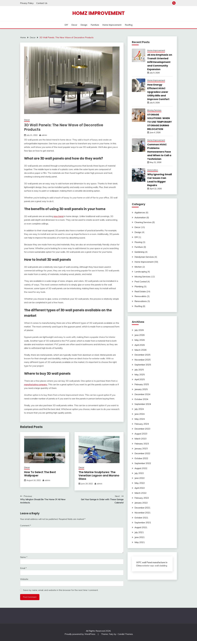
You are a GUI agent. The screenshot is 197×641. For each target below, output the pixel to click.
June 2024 (140, 414)
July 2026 (139, 330)
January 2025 (141, 389)
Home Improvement (111, 24)
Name (23, 557)
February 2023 (142, 443)
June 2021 (140, 537)
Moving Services (154, 110)
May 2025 (140, 374)
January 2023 (141, 448)
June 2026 (140, 335)
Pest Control (141, 281)
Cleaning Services (143, 222)
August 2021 (141, 527)
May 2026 (140, 340)
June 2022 (140, 478)
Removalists (140, 296)
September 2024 (143, 404)
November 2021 (142, 512)
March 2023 (140, 438)
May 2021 (140, 542)
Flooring (138, 242)
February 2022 (142, 498)
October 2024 (141, 399)
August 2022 (141, 468)
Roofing (128, 24)
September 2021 (143, 522)
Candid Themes (125, 634)
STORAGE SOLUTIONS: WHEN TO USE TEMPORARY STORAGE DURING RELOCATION (159, 122)
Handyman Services (144, 256)
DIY (66, 24)
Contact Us (41, 3)
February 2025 (142, 384)
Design (84, 24)
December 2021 (142, 507)
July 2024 (139, 409)
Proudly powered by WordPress (80, 634)
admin (44, 135)
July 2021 (139, 532)
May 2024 (140, 419)
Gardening (139, 252)
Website (24, 579)
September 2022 (143, 463)
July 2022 (139, 473)
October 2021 (141, 517)
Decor (74, 24)
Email (23, 568)
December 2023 (142, 428)
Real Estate (140, 291)
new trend (58, 216)
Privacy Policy (27, 3)
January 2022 (141, 502)
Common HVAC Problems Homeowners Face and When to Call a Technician (159, 152)
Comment (25, 525)
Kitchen (138, 266)
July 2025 (139, 369)
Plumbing (139, 286)
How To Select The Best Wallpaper (40, 473)
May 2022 (140, 483)
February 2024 (142, 424)
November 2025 (142, 359)
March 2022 (140, 493)
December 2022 (142, 453)
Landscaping (141, 271)
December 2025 (142, 354)
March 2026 (140, 350)
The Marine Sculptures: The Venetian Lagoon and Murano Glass (99, 475)
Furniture (95, 24)
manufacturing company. (35, 384)
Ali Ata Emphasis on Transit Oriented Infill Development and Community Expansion (159, 62)
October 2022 (141, 458)
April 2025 (140, 379)
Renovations (141, 301)
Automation (152, 170)
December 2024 (142, 394)
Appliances (140, 212)
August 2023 (141, 433)
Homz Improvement (98, 13)
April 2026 (140, 345)
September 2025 (143, 364)
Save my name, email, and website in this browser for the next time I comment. (60, 590)
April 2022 (140, 488)
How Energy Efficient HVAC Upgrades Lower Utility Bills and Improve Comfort (158, 92)
